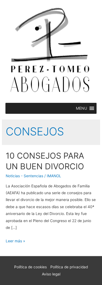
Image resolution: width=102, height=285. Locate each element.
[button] (81, 108)
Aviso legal (51, 274)
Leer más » (15, 241)
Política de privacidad (69, 267)
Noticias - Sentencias (24, 176)
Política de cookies (30, 267)
